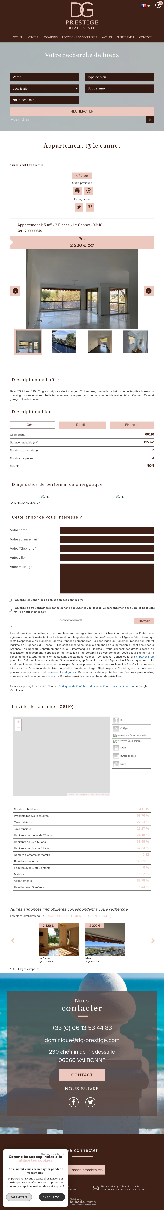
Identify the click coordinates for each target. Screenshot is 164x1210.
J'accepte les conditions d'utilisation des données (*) (48, 600)
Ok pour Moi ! (52, 1197)
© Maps (82, 794)
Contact (145, 37)
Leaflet (71, 794)
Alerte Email (125, 37)
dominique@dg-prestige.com (82, 1040)
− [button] (18, 727)
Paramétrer (19, 1197)
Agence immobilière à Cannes (26, 164)
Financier (132, 425)
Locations (50, 37)
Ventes (33, 37)
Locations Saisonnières (79, 37)
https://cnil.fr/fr (145, 656)
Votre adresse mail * (25, 539)
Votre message (21, 567)
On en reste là (50, 1154)
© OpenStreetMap (100, 794)
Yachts (107, 37)
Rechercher (82, 111)
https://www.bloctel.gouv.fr (59, 672)
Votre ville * (18, 558)
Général (32, 425)
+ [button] (18, 721)
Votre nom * (18, 530)
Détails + (82, 425)
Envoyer (144, 621)
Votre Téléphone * (23, 549)
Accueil (17, 37)
